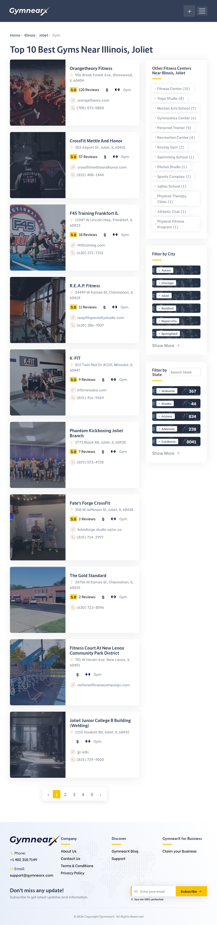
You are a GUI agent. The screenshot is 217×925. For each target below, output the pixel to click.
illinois (29, 35)
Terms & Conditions (77, 865)
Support (118, 858)
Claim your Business (179, 851)
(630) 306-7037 (90, 325)
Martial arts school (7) (176, 108)
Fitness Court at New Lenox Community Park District (97, 651)
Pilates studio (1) (172, 166)
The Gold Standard (88, 575)
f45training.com (91, 245)
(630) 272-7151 (90, 252)
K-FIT (75, 358)
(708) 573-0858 (90, 107)
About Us (68, 851)
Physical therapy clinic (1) (171, 198)
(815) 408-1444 (90, 174)
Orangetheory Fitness (91, 68)
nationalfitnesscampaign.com (103, 684)
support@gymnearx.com (31, 875)
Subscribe (189, 891)
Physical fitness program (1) (170, 223)
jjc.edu (83, 751)
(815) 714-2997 (90, 536)
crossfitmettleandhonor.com (102, 167)
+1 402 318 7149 (23, 859)
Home (15, 35)
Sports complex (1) (174, 176)
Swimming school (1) (175, 156)
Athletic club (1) (171, 211)
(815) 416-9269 (90, 397)
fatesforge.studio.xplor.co (99, 529)
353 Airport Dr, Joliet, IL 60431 (99, 147)
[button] (166, 345)
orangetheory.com (93, 100)
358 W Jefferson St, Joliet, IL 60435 (103, 509)
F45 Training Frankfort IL (94, 213)
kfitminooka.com (92, 389)
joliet (43, 35)
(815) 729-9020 (90, 759)
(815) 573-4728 (90, 462)
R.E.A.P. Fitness (85, 285)
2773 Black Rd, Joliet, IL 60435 (100, 442)
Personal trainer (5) (174, 127)
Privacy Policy (72, 872)
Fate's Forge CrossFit (90, 503)
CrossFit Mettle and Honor (96, 140)
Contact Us (70, 858)
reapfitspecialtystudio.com (100, 317)
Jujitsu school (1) (171, 186)
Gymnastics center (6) (176, 117)
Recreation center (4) (176, 137)
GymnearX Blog (125, 851)
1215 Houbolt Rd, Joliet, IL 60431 (101, 731)
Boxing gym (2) (170, 147)
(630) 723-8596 (90, 607)
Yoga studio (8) (170, 98)
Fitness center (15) (173, 88)
